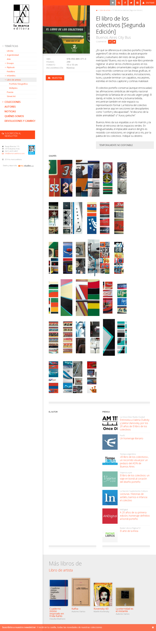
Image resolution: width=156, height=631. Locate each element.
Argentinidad (13, 55)
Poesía (10, 92)
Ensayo (10, 63)
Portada (97, 10)
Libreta (10, 50)
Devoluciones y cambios (20, 121)
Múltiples (13, 88)
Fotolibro (11, 71)
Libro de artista (14, 79)
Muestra (57, 77)
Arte (9, 59)
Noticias (10, 111)
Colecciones (13, 102)
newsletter (13, 134)
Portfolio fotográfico (18, 83)
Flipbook (11, 67)
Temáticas (11, 46)
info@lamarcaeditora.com (15, 153)
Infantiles (11, 75)
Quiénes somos (14, 116)
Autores (10, 106)
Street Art (11, 96)
